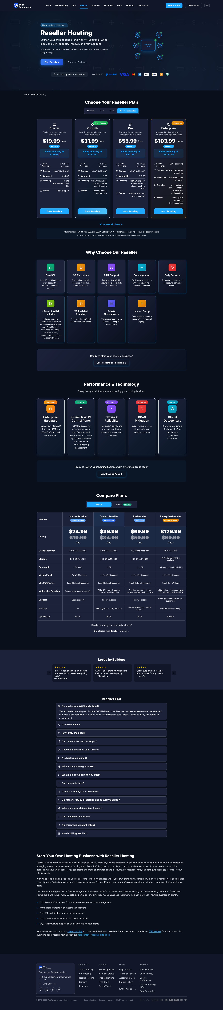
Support (130, 5)
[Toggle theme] (207, 5)
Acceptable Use (127, 978)
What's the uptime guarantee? (78, 766)
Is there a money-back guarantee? (80, 791)
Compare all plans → (111, 224)
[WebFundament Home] (27, 5)
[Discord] (58, 989)
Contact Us (143, 5)
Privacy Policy (146, 969)
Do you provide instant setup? (78, 825)
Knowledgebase (106, 969)
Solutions (108, 5)
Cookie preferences (145, 979)
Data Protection (147, 991)
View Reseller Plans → (111, 474)
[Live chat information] (55, 984)
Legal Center (125, 969)
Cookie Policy (146, 973)
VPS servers (155, 931)
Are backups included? (74, 758)
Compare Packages (77, 62)
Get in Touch (105, 986)
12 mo (127, 111)
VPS (74, 5)
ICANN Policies (125, 989)
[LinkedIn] (47, 989)
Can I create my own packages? (79, 741)
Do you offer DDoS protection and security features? (91, 800)
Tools (119, 5)
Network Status (106, 973)
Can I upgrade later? (73, 783)
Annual (123, 504)
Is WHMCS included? (73, 733)
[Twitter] (41, 989)
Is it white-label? (71, 724)
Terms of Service (127, 973)
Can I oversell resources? (76, 816)
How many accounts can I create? (80, 749)
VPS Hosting (84, 973)
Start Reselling (52, 62)
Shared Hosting (86, 969)
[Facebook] (52, 989)
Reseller (83, 5)
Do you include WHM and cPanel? (80, 706)
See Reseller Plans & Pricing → (111, 362)
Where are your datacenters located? (82, 808)
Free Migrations (106, 978)
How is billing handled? (75, 833)
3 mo (102, 111)
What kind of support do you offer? (81, 775)
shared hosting (74, 931)
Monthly (90, 111)
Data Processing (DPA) (148, 985)
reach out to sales (101, 934)
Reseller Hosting (86, 978)
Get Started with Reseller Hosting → (111, 631)
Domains (95, 5)
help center (83, 934)
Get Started (174, 5)
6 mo (112, 111)
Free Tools (104, 982)
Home (48, 5)
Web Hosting (61, 5)
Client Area (193, 5)
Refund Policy (126, 982)
